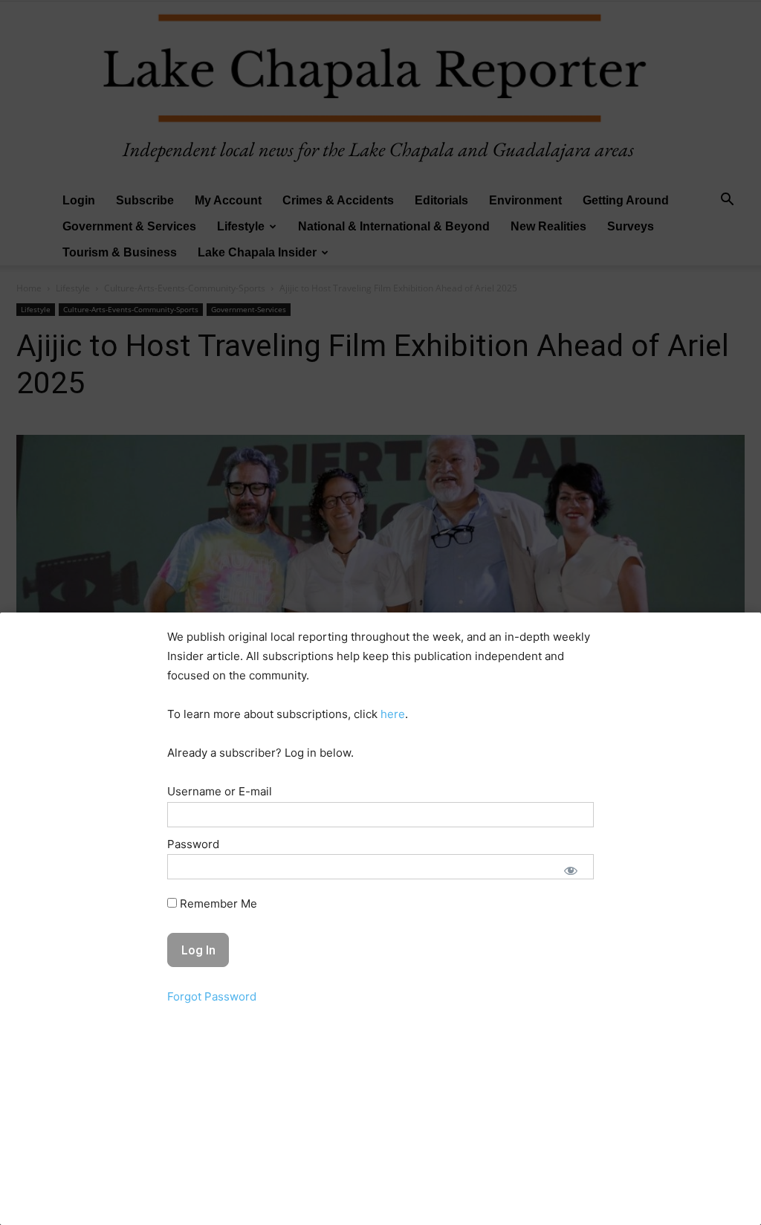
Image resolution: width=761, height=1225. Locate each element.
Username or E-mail (219, 791)
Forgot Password (211, 996)
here (392, 714)
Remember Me (217, 903)
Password (193, 844)
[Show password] (571, 870)
